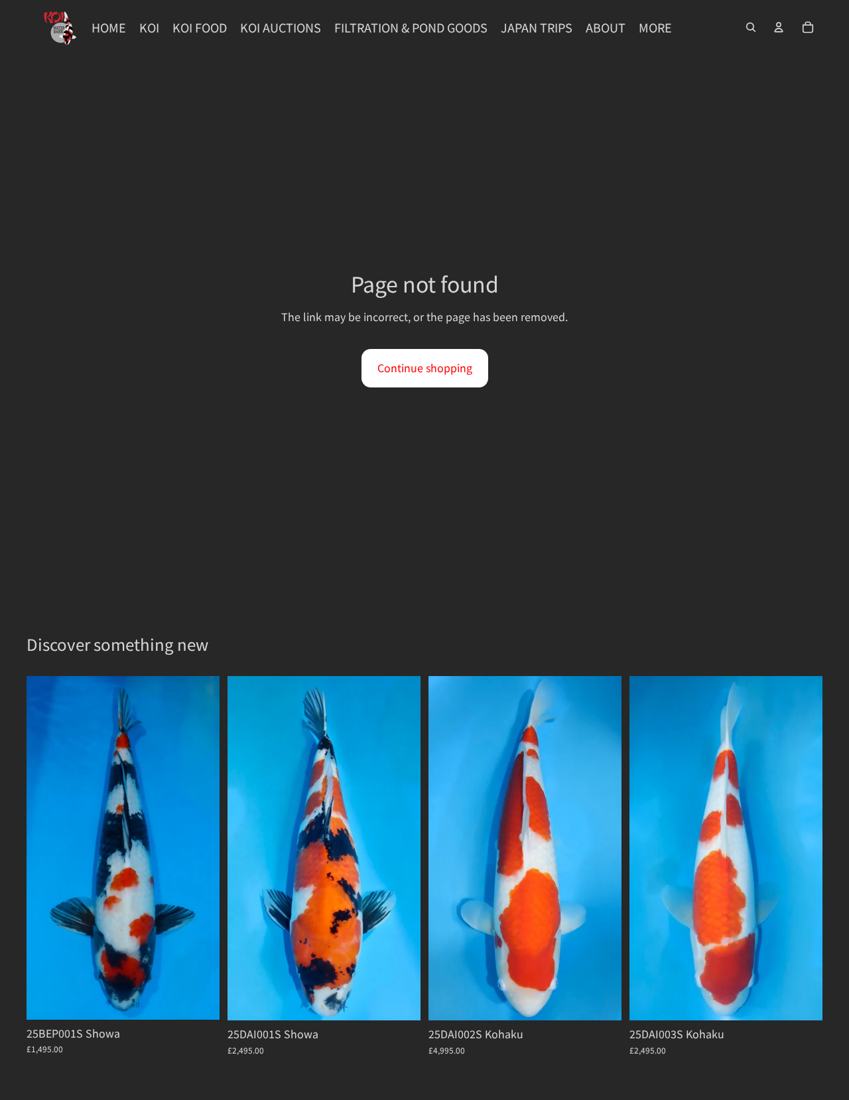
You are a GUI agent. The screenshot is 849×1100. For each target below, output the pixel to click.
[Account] (778, 27)
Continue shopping (424, 368)
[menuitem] (655, 27)
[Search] (750, 27)
